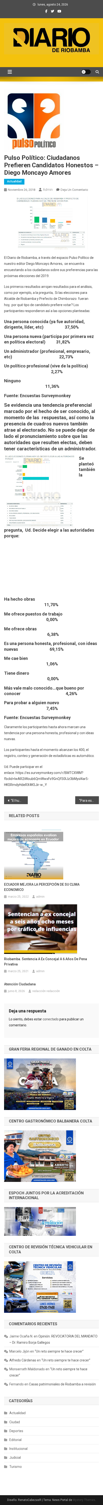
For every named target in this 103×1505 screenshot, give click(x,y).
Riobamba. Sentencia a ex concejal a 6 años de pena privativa (45, 961)
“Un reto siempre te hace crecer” (59, 1351)
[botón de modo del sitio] (86, 72)
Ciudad (14, 1422)
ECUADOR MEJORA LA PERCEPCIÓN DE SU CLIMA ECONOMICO (42, 887)
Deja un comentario (74, 190)
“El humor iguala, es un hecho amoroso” (19, 800)
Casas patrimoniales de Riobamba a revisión (62, 1384)
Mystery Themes (84, 1500)
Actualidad (14, 181)
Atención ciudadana (20, 984)
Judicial (15, 1457)
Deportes (16, 1431)
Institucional (18, 1449)
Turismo (15, 1467)
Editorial (15, 1440)
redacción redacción (46, 991)
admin (48, 190)
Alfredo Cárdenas (22, 1360)
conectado (51, 1019)
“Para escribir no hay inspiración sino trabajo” (89, 800)
